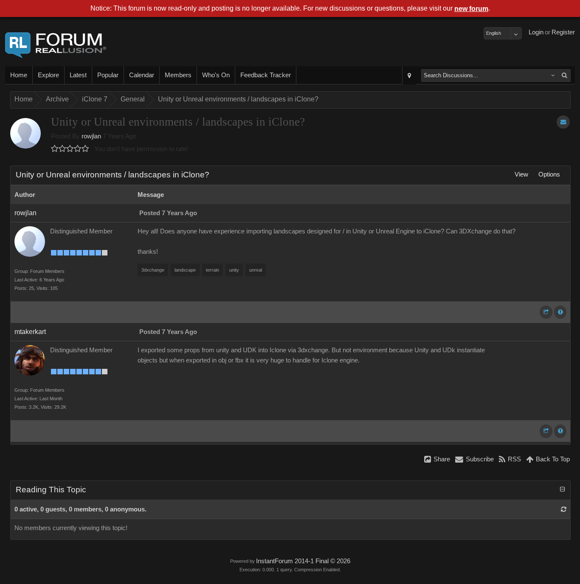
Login (536, 32)
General (133, 99)
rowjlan (91, 136)
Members (178, 75)
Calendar (141, 75)
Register (563, 32)
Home (18, 75)
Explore (48, 75)
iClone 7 (94, 99)
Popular (107, 75)
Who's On (216, 75)
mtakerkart (30, 331)
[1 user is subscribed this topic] (563, 122)
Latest (78, 75)
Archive (57, 99)
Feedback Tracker (265, 75)
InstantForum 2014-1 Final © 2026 (303, 561)
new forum (471, 8)
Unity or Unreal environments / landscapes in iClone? (238, 99)
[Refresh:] (563, 509)
